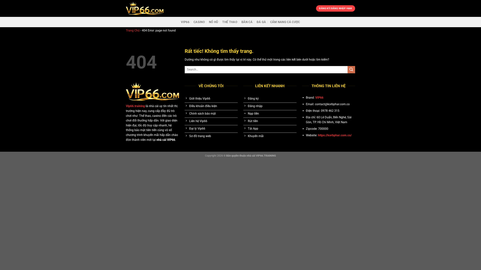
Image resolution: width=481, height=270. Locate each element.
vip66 (185, 22)
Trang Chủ (133, 30)
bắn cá (247, 22)
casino (199, 22)
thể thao (229, 22)
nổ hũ (213, 22)
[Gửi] (351, 69)
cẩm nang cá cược (285, 22)
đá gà (261, 22)
